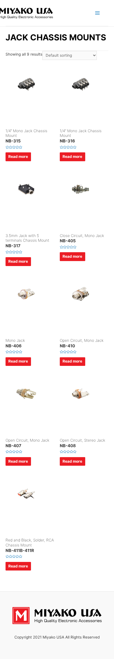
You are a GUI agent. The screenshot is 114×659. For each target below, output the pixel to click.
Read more (18, 156)
